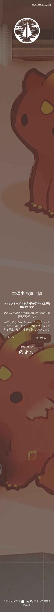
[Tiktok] (26, 352)
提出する (41, 338)
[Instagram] (21, 352)
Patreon (28, 322)
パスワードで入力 (41, 5)
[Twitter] (31, 352)
